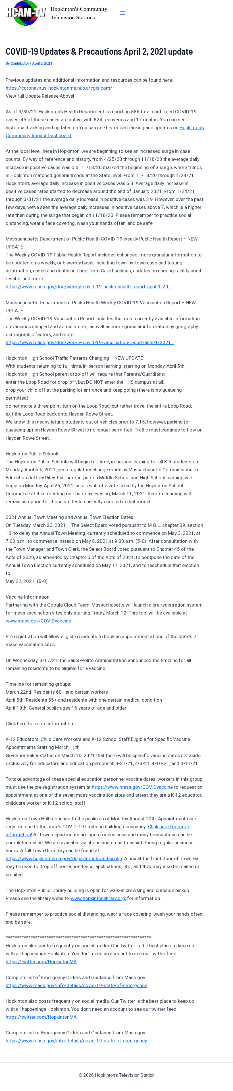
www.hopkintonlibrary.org (98, 898)
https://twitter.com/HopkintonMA (41, 961)
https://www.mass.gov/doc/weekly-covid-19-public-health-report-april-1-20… (88, 286)
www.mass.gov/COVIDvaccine (38, 621)
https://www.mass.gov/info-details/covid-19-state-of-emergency (76, 985)
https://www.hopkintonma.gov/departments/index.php (64, 858)
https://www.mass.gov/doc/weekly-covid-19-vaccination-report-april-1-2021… (90, 342)
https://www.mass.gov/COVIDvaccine (132, 787)
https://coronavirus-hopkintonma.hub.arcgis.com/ (59, 88)
